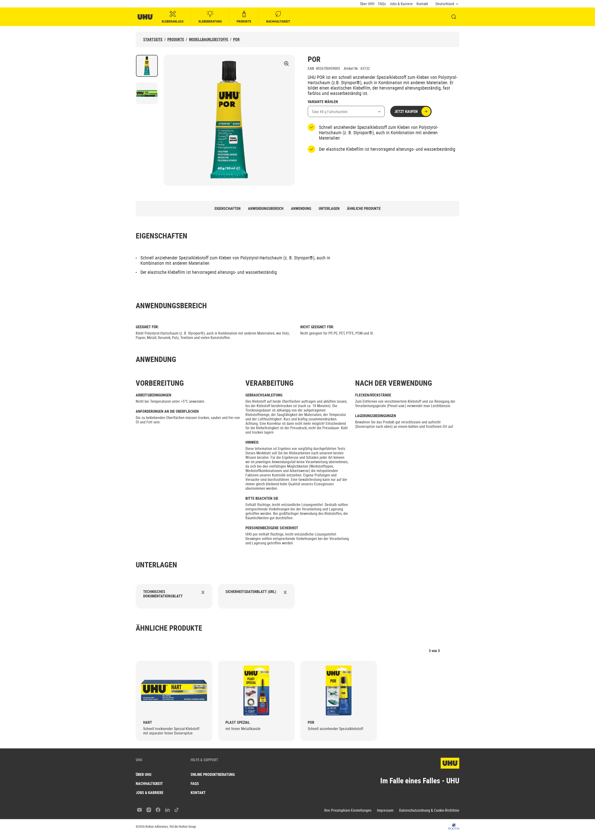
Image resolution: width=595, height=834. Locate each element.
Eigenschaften (228, 208)
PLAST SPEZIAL (237, 722)
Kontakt (422, 4)
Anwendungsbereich (266, 208)
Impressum (385, 810)
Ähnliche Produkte (364, 208)
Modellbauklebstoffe (208, 39)
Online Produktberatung (213, 774)
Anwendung (301, 208)
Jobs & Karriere (401, 4)
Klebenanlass (173, 21)
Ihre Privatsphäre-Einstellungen (347, 810)
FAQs (382, 4)
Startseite (152, 39)
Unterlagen (329, 208)
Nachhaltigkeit (278, 21)
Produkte (244, 21)
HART (147, 722)
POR (236, 39)
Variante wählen (323, 102)
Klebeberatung (210, 21)
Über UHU (367, 4)
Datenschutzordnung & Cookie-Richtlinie (429, 810)
